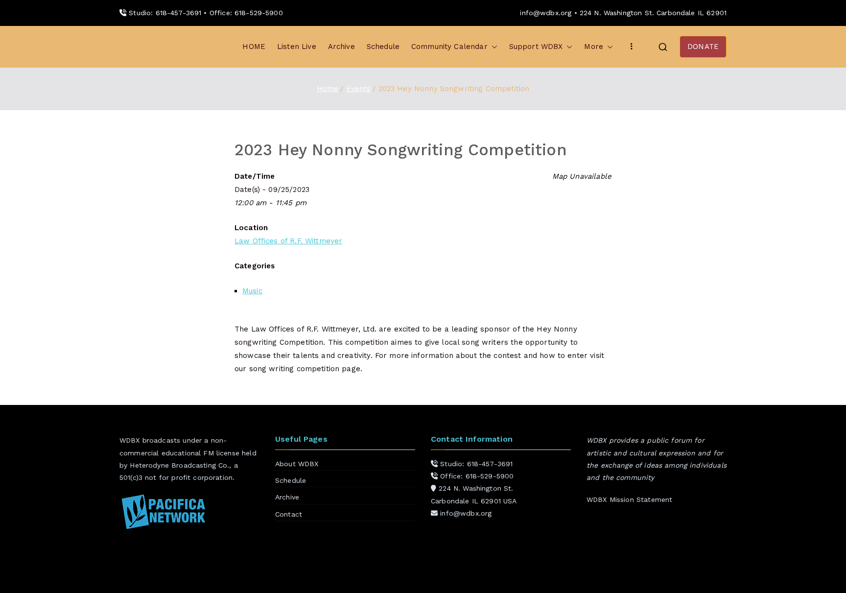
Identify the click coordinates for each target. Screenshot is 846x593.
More (593, 46)
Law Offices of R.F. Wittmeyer (288, 241)
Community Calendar (449, 46)
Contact (288, 514)
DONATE (703, 46)
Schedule (383, 46)
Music (252, 290)
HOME (253, 46)
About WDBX (297, 464)
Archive (341, 46)
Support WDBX (536, 46)
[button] (492, 46)
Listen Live (296, 46)
